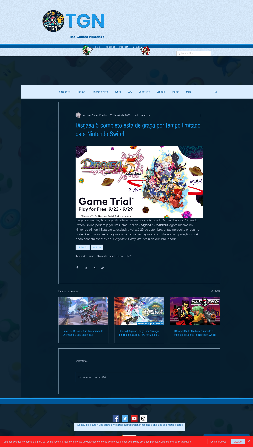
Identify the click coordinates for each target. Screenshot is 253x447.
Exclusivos (144, 91)
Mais (188, 91)
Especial (161, 91)
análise (97, 247)
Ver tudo (215, 290)
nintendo (82, 247)
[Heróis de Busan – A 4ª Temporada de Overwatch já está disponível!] (83, 311)
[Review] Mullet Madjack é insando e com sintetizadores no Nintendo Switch (195, 333)
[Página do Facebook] (116, 418)
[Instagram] (143, 418)
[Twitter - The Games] (125, 418)
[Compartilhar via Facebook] (77, 267)
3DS (130, 91)
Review (81, 91)
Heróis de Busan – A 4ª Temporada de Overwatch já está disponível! (83, 333)
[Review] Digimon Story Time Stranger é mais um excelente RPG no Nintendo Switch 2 (139, 333)
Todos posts (64, 91)
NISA (128, 255)
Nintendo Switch (100, 91)
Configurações (218, 441)
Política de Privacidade (178, 441)
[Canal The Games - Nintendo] (134, 418)
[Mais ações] (201, 115)
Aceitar (238, 441)
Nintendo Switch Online (110, 255)
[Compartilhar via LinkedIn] (94, 267)
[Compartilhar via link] (102, 267)
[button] (215, 91)
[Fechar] (249, 441)
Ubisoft (175, 91)
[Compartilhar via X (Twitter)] (85, 267)
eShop (118, 91)
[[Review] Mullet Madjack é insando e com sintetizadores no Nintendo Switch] (195, 311)
